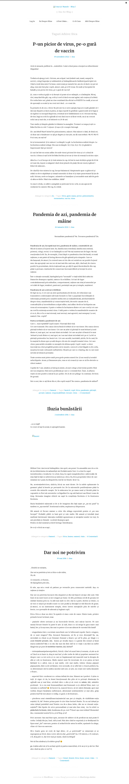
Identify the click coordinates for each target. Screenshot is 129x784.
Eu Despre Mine (45, 21)
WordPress (48, 777)
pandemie (85, 390)
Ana (73, 57)
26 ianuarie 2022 (61, 227)
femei (65, 758)
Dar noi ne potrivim (64, 552)
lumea (70, 536)
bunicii (67, 390)
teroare (69, 393)
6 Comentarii (92, 536)
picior (79, 196)
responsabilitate (58, 393)
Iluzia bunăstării (64, 408)
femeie (71, 758)
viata (83, 536)
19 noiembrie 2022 (61, 57)
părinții (93, 390)
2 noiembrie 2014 (61, 415)
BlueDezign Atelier (87, 777)
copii (73, 390)
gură (69, 196)
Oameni (53, 390)
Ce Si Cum (77, 21)
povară (41, 393)
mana (73, 196)
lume (82, 758)
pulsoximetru (88, 196)
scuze (87, 758)
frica (64, 196)
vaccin (67, 198)
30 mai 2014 (61, 558)
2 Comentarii (85, 393)
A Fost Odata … (62, 21)
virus (73, 198)
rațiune (48, 393)
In (53, 196)
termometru (59, 198)
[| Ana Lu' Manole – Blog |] (64, 7)
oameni (77, 536)
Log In (32, 21)
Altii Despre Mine (92, 21)
